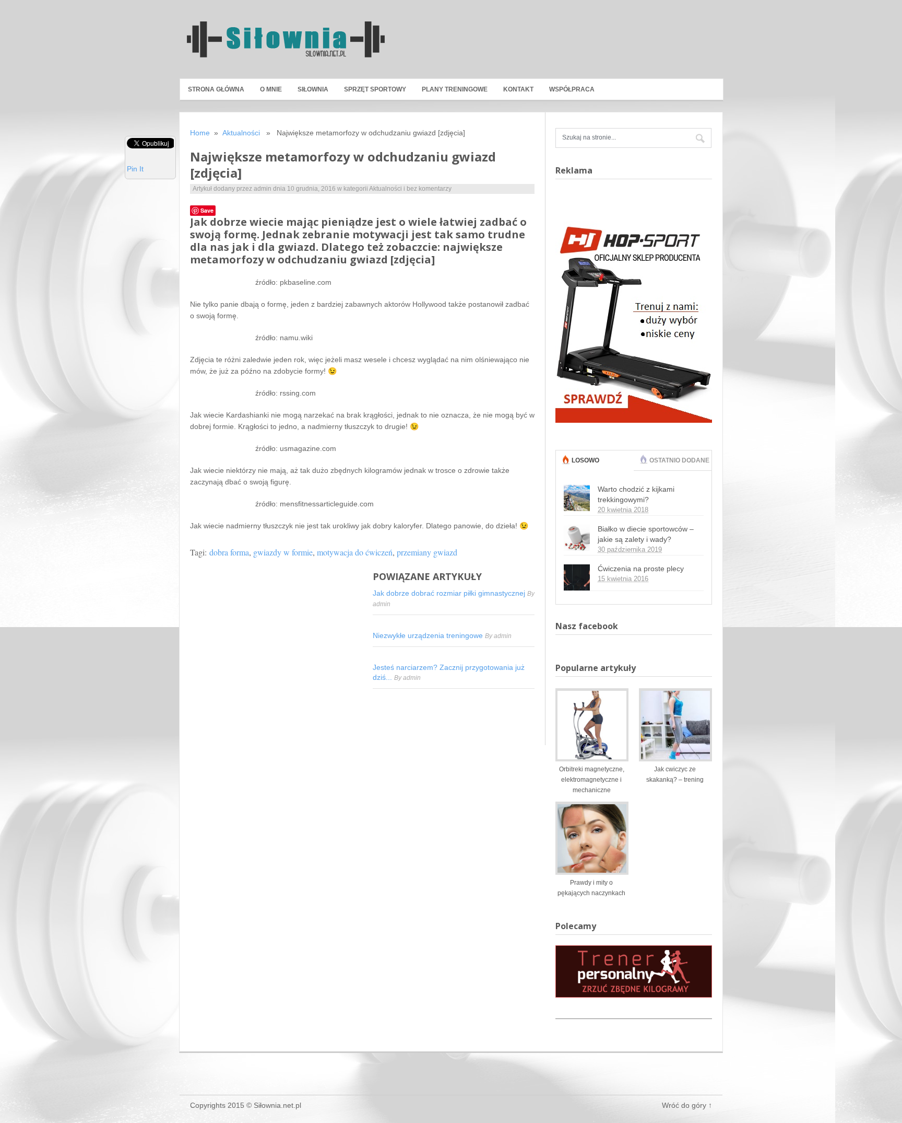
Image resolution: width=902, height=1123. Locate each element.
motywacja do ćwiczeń (355, 552)
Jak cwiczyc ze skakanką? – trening (675, 774)
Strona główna (216, 89)
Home (200, 133)
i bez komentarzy (427, 188)
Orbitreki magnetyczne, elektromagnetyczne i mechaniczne (591, 780)
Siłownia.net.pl (277, 1105)
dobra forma (229, 552)
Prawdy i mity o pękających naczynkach (591, 888)
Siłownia (313, 89)
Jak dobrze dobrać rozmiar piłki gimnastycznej (450, 593)
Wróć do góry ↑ (687, 1105)
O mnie (271, 89)
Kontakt (518, 89)
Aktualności (241, 133)
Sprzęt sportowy (375, 89)
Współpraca (572, 89)
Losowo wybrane (588, 470)
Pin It (135, 169)
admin (262, 188)
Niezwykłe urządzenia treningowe (429, 635)
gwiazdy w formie (283, 552)
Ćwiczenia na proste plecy (641, 568)
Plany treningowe (455, 89)
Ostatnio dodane (679, 460)
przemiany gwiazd (427, 552)
